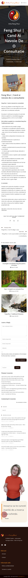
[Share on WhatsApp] (17, 220)
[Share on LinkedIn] (14, 220)
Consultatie (9, 208)
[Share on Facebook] (10, 220)
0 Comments (10, 61)
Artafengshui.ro (21, 576)
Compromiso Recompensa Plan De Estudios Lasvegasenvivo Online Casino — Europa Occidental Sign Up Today (13, 385)
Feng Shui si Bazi (15, 59)
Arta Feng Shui (14, 24)
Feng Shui (15, 208)
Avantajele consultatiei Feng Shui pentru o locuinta (14, 264)
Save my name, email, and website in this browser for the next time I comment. (13, 355)
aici (7, 106)
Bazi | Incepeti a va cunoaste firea (14, 289)
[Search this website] (14, 410)
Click (17, 367)
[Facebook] (2, 545)
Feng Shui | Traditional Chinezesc (14, 314)
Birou (5, 208)
